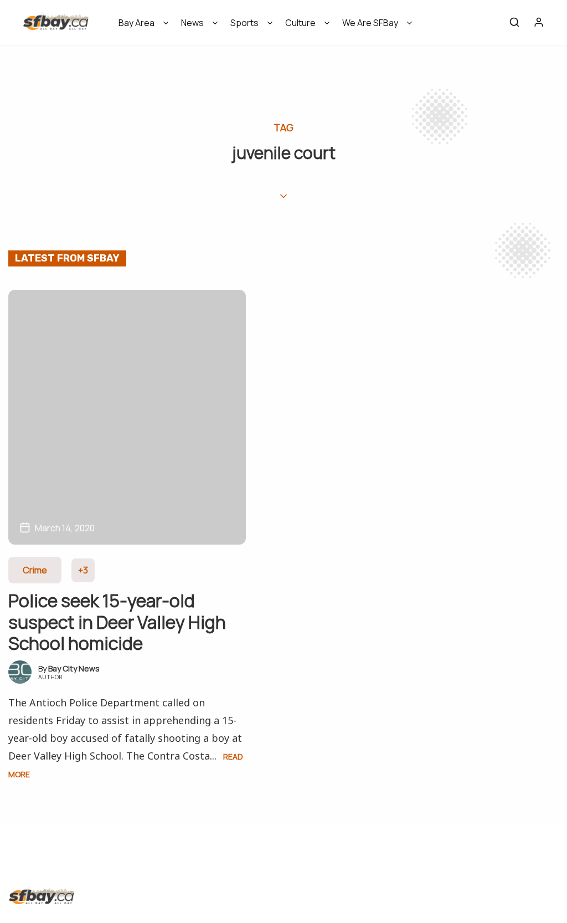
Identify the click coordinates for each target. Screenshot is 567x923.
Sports (244, 23)
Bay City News (74, 668)
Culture (300, 23)
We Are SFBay (370, 23)
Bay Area (136, 23)
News (192, 23)
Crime (35, 570)
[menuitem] (140, 26)
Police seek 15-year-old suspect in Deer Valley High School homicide (117, 621)
